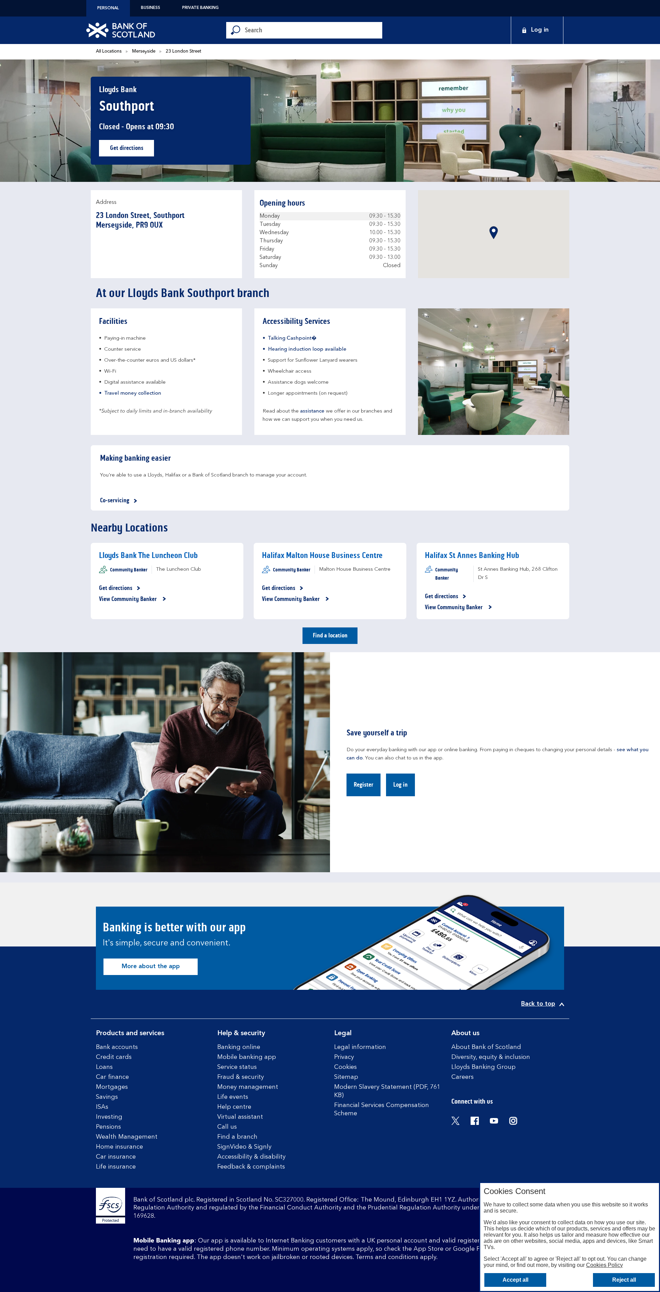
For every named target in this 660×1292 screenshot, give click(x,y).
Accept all (515, 1280)
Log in (400, 784)
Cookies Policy (604, 1265)
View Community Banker (128, 599)
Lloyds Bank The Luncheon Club (148, 555)
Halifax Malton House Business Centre (322, 555)
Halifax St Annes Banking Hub (472, 555)
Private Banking (200, 8)
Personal (108, 8)
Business (150, 8)
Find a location (330, 635)
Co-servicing (114, 500)
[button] (493, 232)
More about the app (151, 966)
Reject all (624, 1280)
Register (363, 784)
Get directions (132, 149)
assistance (312, 411)
